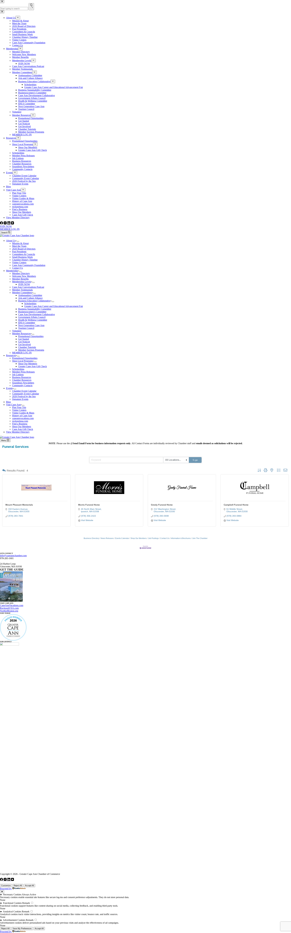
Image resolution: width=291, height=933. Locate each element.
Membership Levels (21, 281)
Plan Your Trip (19, 407)
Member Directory (21, 273)
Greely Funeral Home (162, 505)
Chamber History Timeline (25, 259)
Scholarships (30, 303)
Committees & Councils (23, 254)
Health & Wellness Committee (32, 320)
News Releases (107, 538)
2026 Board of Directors (23, 249)
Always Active (29, 894)
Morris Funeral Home (89, 505)
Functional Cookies (12, 903)
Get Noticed (24, 341)
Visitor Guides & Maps (23, 413)
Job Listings (18, 374)
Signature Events (20, 399)
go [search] (196, 460)
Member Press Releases (23, 372)
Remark (26, 903)
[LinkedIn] (9, 223)
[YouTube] (12, 223)
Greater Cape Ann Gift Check (32, 366)
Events (9, 388)
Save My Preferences (22, 928)
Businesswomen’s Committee (32, 311)
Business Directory (91, 538)
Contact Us (17, 268)
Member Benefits (20, 279)
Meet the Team (19, 246)
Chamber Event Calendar (24, 391)
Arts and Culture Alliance (30, 298)
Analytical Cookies (12, 911)
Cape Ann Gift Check (22, 429)
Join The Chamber (199, 538)
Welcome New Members (24, 276)
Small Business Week (22, 257)
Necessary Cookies (12, 894)
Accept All (29, 885)
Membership (12, 270)
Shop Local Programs (22, 361)
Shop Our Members (27, 363)
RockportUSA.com (9, 608)
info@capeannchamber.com (13, 555)
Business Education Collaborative (34, 300)
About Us (10, 240)
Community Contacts (22, 385)
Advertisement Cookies (14, 920)
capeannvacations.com (23, 418)
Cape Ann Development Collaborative (36, 314)
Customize (6, 885)
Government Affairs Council (31, 317)
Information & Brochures (181, 538)
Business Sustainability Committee (34, 309)
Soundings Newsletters (23, 382)
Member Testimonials (22, 290)
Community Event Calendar (25, 393)
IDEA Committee (26, 322)
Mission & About (20, 243)
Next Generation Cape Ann (31, 325)
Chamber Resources (21, 380)
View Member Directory (18, 432)
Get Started (23, 339)
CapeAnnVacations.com (11, 605)
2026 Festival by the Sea (24, 396)
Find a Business (19, 423)
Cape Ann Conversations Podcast (28, 287)
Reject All (18, 885)
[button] (3, 470)
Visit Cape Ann (13, 404)
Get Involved (24, 344)
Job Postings (153, 538)
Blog (8, 402)
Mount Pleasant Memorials (19, 505)
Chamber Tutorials (27, 347)
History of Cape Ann (22, 415)
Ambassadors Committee (30, 295)
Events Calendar (122, 538)
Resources (11, 355)
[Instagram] (5, 223)
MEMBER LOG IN (10, 229)
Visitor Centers (19, 262)
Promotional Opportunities (30, 336)
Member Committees (22, 292)
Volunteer (16, 331)
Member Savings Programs (31, 350)
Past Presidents (19, 251)
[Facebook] (2, 223)
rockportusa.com (20, 421)
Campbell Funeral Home (236, 505)
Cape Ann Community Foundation (28, 265)
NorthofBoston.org (9, 611)
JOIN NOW (6, 226)
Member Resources (21, 333)
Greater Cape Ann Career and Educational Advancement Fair (53, 306)
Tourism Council (26, 328)
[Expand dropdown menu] (18, 241)
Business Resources (21, 377)
